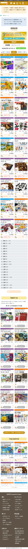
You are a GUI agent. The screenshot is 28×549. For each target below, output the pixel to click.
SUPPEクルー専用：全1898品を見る (14, 432)
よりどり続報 (6, 531)
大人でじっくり (18, 505)
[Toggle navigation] (26, 3)
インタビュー (18, 518)
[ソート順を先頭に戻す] (1, 52)
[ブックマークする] (12, 74)
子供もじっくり (18, 501)
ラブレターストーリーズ (19, 311)
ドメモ (16, 181)
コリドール (3, 161)
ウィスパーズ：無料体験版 (19, 372)
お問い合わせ (18, 541)
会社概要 (17, 537)
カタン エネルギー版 (20, 352)
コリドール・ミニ (19, 161)
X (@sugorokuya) (7, 535)
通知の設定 (5, 533)
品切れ (5, 115)
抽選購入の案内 (8, 38)
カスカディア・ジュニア (5, 141)
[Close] (25, 20)
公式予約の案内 (6, 509)
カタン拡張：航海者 (6, 445)
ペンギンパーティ (19, 222)
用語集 (4, 520)
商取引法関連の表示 (19, 533)
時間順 (19, 52)
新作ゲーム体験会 (19, 516)
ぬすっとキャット (19, 202)
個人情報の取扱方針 (19, 531)
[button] (21, 48)
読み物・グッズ (18, 509)
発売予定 (6, 196)
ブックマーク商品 (7, 505)
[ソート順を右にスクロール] (26, 52)
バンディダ (3, 222)
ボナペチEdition (6, 518)
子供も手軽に (18, 499)
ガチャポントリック (5, 352)
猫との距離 (18, 412)
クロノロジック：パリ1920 (20, 392)
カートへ (6, 74)
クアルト (17, 100)
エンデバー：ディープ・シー (6, 412)
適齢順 (14, 52)
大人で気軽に (18, 503)
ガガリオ (17, 120)
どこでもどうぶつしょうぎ (19, 60)
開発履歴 (17, 543)
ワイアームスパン (5, 392)
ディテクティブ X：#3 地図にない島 (7, 465)
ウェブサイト (18, 535)
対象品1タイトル (19, 38)
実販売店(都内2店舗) (20, 539)
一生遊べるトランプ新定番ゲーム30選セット (9, 100)
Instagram (5, 539)
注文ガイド (5, 501)
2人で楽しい (18, 507)
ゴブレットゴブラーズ (20, 80)
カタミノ (3, 60)
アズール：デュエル (5, 331)
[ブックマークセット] (14, 3)
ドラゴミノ (3, 202)
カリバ (16, 141)
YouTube (5, 537)
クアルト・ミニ (4, 120)
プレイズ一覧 (6, 503)
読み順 (8, 52)
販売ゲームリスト (7, 499)
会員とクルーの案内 (7, 522)
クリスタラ (3, 311)
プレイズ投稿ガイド (7, 524)
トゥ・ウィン (17, 445)
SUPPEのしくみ (6, 516)
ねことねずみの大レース (5, 80)
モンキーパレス (5, 372)
